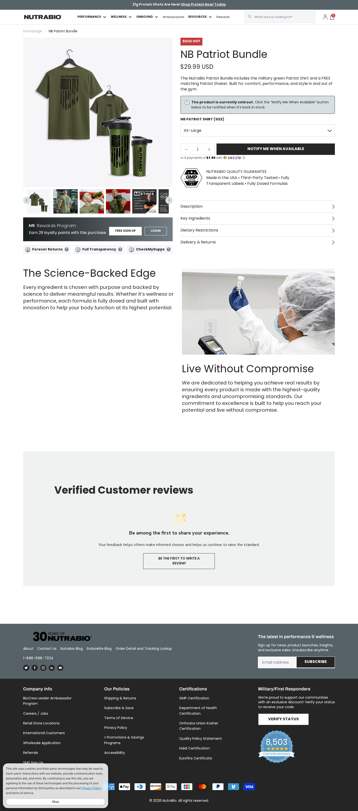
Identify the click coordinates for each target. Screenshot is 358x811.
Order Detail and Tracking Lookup (143, 648)
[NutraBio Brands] (59, 637)
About (28, 648)
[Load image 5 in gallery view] (144, 201)
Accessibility (114, 752)
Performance (89, 17)
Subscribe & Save (119, 707)
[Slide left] (26, 200)
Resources (197, 17)
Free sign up (125, 231)
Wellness (119, 17)
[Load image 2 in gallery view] (65, 201)
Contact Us (47, 648)
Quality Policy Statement (200, 738)
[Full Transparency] (77, 249)
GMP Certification (194, 698)
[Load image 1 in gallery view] (39, 201)
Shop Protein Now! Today (203, 5)
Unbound (144, 17)
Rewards (223, 17)
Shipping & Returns (120, 698)
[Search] (250, 16)
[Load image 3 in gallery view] (92, 201)
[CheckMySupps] (131, 249)
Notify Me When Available (275, 149)
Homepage (32, 31)
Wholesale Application (42, 742)
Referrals (30, 752)
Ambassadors (173, 17)
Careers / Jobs (35, 713)
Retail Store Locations (41, 723)
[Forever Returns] (27, 249)
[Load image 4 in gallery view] (118, 201)
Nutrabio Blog (71, 648)
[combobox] (280, 17)
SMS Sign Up (33, 762)
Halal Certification (194, 748)
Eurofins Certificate (195, 758)
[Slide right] (169, 200)
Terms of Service (118, 717)
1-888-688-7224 (38, 658)
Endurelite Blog (99, 648)
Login (156, 231)
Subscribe (315, 662)
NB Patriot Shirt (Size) (202, 119)
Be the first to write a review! (179, 561)
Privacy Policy (115, 727)
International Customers (44, 733)
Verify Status (283, 719)
